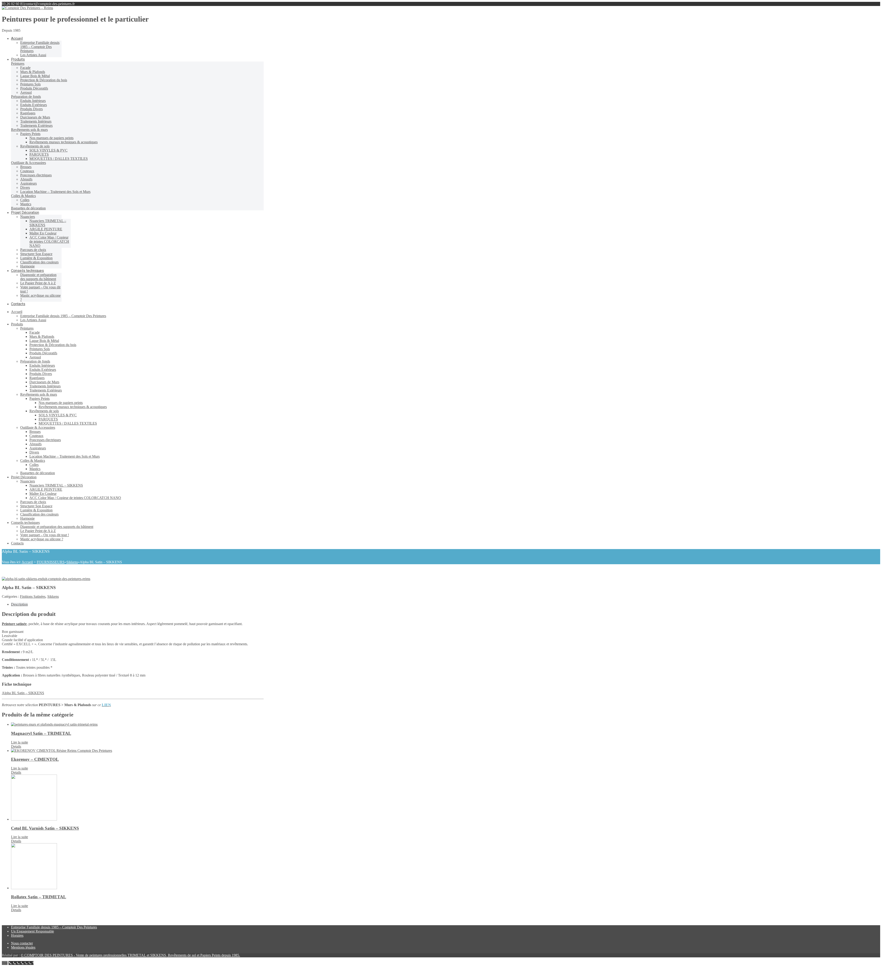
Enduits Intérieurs (42, 365)
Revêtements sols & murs (38, 394)
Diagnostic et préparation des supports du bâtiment (56, 527)
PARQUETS (48, 419)
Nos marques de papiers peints (61, 403)
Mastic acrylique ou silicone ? (41, 539)
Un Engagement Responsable (32, 931)
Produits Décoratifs (43, 353)
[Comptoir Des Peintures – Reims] (27, 8)
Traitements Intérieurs (45, 386)
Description (19, 604)
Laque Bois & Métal (44, 341)
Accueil (16, 312)
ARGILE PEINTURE (45, 489)
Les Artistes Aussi (33, 320)
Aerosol (35, 357)
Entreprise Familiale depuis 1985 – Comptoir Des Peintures (63, 316)
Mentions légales (23, 947)
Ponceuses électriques (45, 440)
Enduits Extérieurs (42, 370)
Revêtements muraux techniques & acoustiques (73, 407)
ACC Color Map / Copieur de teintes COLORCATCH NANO (75, 498)
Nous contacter (22, 943)
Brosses (35, 432)
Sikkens (72, 562)
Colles (34, 465)
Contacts (17, 543)
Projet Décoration (24, 477)
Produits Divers (40, 374)
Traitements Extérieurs (45, 390)
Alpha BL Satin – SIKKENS (23, 693)
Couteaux (36, 436)
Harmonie (27, 518)
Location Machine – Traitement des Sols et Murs (64, 456)
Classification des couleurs (39, 514)
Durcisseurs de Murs (44, 382)
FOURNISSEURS (51, 562)
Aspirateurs (37, 448)
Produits (17, 324)
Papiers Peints (39, 398)
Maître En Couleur (43, 494)
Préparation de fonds (35, 361)
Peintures (27, 328)
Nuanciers (27, 481)
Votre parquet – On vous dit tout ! (44, 535)
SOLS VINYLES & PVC (58, 415)
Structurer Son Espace (36, 506)
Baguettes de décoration (37, 473)
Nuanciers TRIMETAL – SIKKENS (56, 485)
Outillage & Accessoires (37, 427)
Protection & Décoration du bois (52, 345)
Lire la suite (19, 742)
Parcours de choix (33, 502)
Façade (34, 332)
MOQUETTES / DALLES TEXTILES (68, 423)
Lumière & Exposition (36, 510)
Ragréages (37, 378)
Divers (34, 452)
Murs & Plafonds (41, 336)
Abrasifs (35, 444)
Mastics (34, 469)
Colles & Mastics (32, 460)
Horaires (17, 935)
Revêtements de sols (44, 411)
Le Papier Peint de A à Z (38, 531)
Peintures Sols (39, 349)
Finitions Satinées (32, 596)
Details (16, 746)
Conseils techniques (25, 522)
